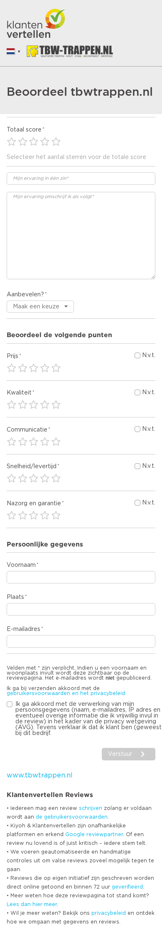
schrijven (90, 808)
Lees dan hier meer (32, 904)
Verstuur (120, 754)
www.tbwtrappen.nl (40, 775)
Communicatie (27, 430)
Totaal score (24, 130)
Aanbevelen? (25, 295)
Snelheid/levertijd (31, 466)
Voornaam (21, 565)
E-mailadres (23, 629)
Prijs (12, 356)
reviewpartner (104, 834)
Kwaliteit (19, 393)
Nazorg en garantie (34, 504)
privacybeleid (108, 913)
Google (75, 834)
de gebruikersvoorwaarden (72, 816)
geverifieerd (127, 886)
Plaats (15, 597)
